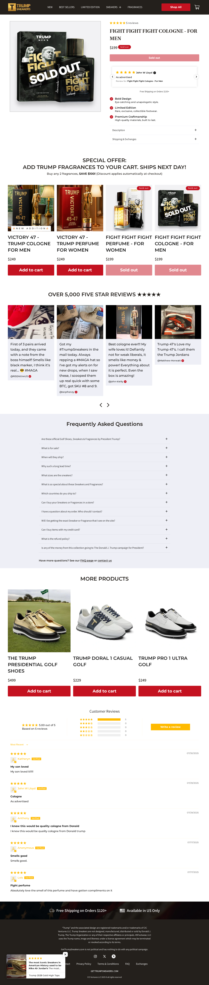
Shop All (176, 7)
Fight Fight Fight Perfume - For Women (129, 243)
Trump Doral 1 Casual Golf (103, 661)
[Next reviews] (196, 77)
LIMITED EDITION (90, 7)
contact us (105, 560)
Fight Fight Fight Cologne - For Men (178, 243)
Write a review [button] (170, 726)
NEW (50, 7)
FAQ (127, 964)
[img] (18, 753)
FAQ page (87, 560)
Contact (66, 964)
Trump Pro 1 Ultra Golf (162, 661)
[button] (197, 7)
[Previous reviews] (112, 77)
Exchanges (142, 964)
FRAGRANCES (135, 7)
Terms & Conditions (108, 964)
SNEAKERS (111, 7)
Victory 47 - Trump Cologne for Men (29, 243)
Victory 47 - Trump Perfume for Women (78, 243)
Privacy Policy (83, 964)
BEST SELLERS (66, 7)
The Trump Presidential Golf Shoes (32, 664)
